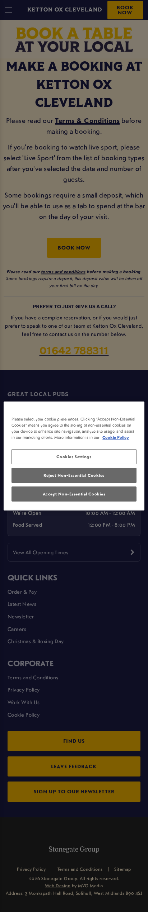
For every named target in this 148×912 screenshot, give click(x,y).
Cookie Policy (115, 437)
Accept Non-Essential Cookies (74, 494)
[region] (74, 456)
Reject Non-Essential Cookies (74, 475)
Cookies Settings (73, 456)
